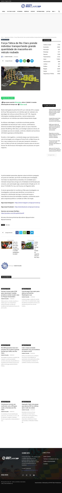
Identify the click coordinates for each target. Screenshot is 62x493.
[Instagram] (26, 475)
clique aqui (23, 104)
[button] (59, 11)
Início (2, 37)
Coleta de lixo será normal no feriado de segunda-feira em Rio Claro (36, 249)
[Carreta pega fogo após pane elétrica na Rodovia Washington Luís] (31, 284)
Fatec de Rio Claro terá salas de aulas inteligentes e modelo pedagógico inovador (16, 248)
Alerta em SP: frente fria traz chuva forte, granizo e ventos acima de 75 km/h (55, 150)
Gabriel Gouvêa (8, 56)
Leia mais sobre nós (32, 465)
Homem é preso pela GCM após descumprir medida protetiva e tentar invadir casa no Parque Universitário (55, 112)
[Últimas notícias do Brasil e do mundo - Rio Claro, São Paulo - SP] (10, 458)
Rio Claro (8, 224)
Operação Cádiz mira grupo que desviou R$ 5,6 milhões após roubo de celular (30, 406)
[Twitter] (20, 60)
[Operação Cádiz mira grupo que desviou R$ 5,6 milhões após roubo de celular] (31, 397)
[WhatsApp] (24, 60)
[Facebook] (17, 60)
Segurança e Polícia (9, 37)
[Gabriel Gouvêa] (2, 56)
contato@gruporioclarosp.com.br (30, 470)
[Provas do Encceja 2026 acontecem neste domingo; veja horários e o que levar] (45, 142)
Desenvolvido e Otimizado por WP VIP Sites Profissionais (48, 482)
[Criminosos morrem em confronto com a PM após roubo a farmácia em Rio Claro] (10, 397)
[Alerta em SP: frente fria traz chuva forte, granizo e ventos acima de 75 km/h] (45, 150)
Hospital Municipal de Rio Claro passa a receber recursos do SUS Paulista (54, 120)
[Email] (28, 60)
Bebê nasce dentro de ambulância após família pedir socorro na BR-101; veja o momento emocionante (54, 127)
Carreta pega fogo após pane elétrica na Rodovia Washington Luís (30, 293)
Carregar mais (51, 155)
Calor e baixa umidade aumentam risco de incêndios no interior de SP (31, 349)
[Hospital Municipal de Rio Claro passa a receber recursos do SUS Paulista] (45, 120)
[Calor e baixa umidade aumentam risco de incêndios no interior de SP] (31, 341)
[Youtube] (33, 475)
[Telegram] (32, 60)
